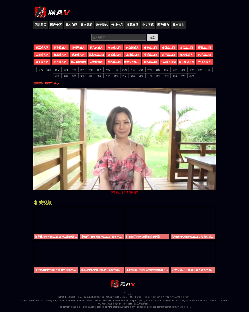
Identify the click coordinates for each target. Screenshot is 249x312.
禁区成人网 (114, 61)
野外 (82, 70)
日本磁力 (178, 24)
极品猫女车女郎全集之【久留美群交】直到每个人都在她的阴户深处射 (102, 269)
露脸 (141, 70)
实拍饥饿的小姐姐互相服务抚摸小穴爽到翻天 (56, 269)
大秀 (108, 70)
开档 (149, 76)
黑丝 (191, 76)
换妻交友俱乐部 (132, 61)
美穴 (183, 76)
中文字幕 (148, 24)
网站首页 (40, 24)
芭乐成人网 (204, 54)
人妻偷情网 (96, 61)
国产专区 (56, 24)
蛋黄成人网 (204, 47)
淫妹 (141, 76)
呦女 (116, 76)
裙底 (82, 76)
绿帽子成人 (78, 47)
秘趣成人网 (150, 47)
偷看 (191, 70)
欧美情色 (102, 24)
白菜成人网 (42, 54)
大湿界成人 (204, 61)
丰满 (116, 70)
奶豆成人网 (42, 47)
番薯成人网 (78, 54)
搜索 (152, 37)
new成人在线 (168, 61)
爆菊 (158, 70)
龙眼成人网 (132, 54)
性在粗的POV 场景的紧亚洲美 (143, 236)
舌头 (124, 76)
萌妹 (91, 70)
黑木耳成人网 (96, 54)
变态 (99, 76)
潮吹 (57, 76)
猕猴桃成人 (186, 54)
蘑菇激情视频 (78, 61)
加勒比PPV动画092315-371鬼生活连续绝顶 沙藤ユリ (193, 236)
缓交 (57, 70)
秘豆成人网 (168, 47)
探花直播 (132, 24)
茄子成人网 (168, 54)
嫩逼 (175, 76)
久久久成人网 (186, 61)
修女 (158, 76)
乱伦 (124, 70)
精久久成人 (96, 47)
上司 (66, 70)
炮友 (166, 70)
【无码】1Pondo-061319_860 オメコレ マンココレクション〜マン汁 (102, 236)
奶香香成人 (60, 47)
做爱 (49, 70)
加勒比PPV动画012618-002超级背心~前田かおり (56, 236)
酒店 (91, 76)
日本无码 (86, 24)
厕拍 (74, 76)
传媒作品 (117, 24)
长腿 (208, 70)
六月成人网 (60, 61)
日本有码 (71, 24)
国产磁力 (163, 24)
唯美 (133, 70)
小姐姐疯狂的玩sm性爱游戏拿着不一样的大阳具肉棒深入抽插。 (147, 269)
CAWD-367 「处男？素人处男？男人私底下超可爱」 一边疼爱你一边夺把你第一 (193, 269)
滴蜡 (200, 70)
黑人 (99, 70)
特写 (149, 70)
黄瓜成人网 (150, 54)
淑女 (183, 70)
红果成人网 (60, 54)
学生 (74, 70)
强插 (166, 76)
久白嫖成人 (132, 47)
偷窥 (66, 76)
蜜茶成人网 (150, 61)
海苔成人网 (114, 47)
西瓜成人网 (114, 54)
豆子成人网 (42, 61)
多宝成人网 (186, 47)
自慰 (40, 70)
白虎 (175, 70)
